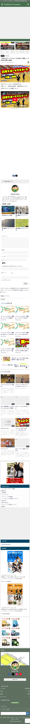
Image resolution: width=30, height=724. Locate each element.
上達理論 (3, 492)
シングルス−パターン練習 (8, 488)
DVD (12, 717)
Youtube (2, 55)
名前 (3, 249)
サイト (3, 260)
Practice (8, 717)
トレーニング (4, 494)
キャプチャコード (6, 280)
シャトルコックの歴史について (9, 498)
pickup (7, 55)
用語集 (3, 506)
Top (1, 717)
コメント (5, 236)
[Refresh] (12, 272)
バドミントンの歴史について (8, 504)
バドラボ (16, 717)
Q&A (24, 717)
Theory (4, 717)
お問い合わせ (4, 502)
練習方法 (3, 490)
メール (4, 256)
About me (3, 500)
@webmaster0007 (6, 544)
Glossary (27, 717)
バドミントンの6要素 (6, 496)
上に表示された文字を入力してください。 (13, 266)
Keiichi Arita (15, 194)
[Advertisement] (15, 23)
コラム (20, 717)
